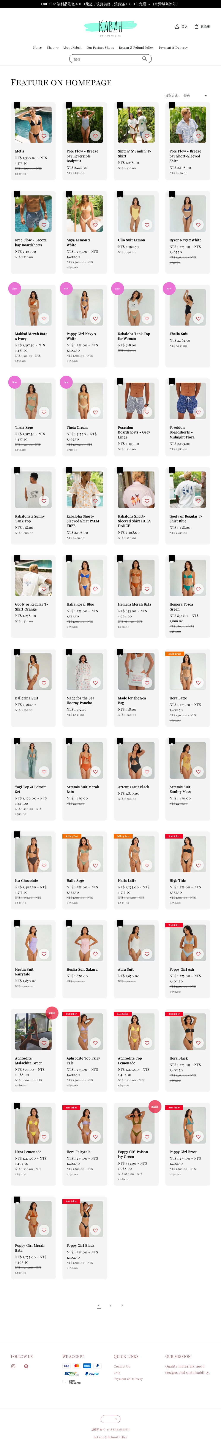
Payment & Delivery (173, 47)
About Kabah (72, 47)
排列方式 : (172, 96)
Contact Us (122, 1366)
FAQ (117, 1373)
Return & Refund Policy (136, 47)
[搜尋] (145, 58)
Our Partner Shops (100, 47)
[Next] (122, 1305)
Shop (50, 48)
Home (37, 47)
